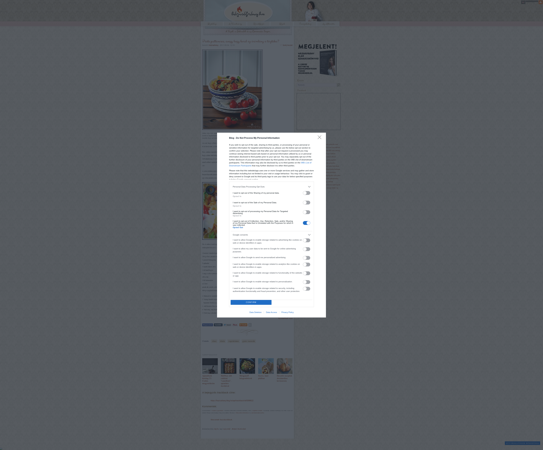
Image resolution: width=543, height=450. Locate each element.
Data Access (271, 312)
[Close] (320, 138)
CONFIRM (251, 302)
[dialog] (271, 225)
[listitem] (271, 186)
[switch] (306, 193)
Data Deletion (255, 312)
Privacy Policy (287, 312)
